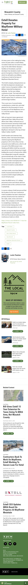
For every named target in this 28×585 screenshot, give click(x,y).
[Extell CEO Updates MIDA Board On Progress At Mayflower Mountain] (13, 493)
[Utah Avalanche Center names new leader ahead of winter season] (7, 339)
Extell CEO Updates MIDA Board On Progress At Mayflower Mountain (13, 508)
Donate (23, 2)
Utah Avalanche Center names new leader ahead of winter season (19, 338)
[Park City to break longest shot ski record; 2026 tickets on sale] (7, 369)
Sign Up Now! (14, 311)
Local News (9, 226)
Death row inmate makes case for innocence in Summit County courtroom (19, 324)
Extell (8, 243)
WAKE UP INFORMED (14, 300)
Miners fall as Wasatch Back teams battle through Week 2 (18, 353)
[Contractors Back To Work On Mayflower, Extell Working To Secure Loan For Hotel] (13, 445)
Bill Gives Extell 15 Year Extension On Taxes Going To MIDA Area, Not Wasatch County (13, 412)
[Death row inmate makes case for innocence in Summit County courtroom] (7, 324)
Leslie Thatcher (11, 33)
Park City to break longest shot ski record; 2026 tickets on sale (18, 368)
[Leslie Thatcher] (5, 257)
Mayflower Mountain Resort (13, 240)
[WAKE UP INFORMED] (14, 284)
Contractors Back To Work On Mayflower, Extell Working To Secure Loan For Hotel (13, 460)
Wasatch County (11, 230)
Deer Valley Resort (11, 233)
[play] (2, 583)
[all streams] (26, 583)
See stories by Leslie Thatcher (16, 262)
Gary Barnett (10, 236)
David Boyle (5, 420)
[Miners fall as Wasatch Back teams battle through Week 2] (7, 354)
